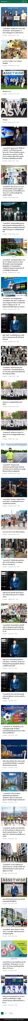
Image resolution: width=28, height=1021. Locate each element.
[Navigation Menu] (23, 2)
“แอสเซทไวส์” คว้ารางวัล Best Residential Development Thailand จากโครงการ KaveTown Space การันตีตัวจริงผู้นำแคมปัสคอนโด (14, 797)
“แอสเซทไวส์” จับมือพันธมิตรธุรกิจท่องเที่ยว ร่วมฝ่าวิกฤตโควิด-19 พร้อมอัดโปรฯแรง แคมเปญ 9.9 (13, 562)
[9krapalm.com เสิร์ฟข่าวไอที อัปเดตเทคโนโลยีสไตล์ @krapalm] (5, 1)
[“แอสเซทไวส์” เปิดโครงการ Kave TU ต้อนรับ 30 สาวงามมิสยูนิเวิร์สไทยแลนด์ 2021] (14, 420)
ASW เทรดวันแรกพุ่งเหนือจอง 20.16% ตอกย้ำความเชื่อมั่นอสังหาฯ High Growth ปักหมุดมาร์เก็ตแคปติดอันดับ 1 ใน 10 (13, 999)
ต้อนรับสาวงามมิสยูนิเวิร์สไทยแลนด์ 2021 (12, 403)
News (18, 35)
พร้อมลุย (5, 120)
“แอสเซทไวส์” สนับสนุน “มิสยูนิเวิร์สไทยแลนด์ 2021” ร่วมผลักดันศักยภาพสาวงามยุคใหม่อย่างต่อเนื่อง (14, 501)
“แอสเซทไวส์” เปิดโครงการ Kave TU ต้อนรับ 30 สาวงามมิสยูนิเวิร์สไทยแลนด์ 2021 (13, 434)
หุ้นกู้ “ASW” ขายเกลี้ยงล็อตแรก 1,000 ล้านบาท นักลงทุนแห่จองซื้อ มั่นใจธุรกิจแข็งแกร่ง (13, 337)
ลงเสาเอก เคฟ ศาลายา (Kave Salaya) (13, 532)
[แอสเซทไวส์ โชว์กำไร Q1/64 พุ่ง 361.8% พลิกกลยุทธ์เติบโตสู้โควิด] (14, 887)
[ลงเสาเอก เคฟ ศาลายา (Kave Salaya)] (14, 520)
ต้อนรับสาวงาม (7, 91)
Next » (11, 1013)
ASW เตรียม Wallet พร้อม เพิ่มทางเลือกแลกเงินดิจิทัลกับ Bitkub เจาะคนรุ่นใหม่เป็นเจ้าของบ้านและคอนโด (14, 763)
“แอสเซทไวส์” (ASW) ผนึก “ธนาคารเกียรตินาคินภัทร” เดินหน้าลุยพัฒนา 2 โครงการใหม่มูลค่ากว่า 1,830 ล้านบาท (14, 31)
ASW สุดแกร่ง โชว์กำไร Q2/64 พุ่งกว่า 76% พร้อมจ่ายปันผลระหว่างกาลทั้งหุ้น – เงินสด (14, 595)
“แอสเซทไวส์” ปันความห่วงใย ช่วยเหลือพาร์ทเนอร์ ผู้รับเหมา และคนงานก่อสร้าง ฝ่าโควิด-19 (14, 696)
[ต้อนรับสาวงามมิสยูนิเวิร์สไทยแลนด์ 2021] (14, 390)
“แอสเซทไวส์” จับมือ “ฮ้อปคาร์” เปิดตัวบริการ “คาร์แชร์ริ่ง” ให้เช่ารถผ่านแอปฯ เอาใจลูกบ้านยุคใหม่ (13, 932)
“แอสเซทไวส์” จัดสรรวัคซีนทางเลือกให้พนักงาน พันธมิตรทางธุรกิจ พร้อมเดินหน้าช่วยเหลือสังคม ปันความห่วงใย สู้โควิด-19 (13, 628)
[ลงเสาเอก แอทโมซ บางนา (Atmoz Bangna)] (14, 49)
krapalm (5, 35)
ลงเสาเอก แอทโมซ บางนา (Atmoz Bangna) (12, 62)
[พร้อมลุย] (14, 108)
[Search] (25, 1)
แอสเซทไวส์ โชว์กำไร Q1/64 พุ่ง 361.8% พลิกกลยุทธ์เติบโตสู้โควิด (14, 900)
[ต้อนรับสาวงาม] (14, 79)
